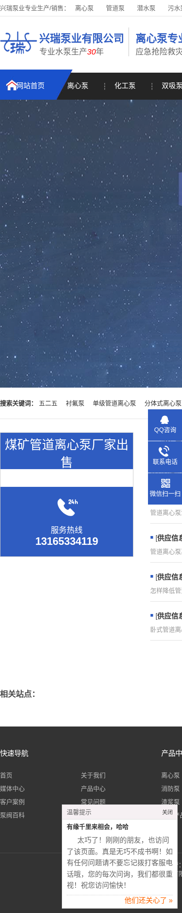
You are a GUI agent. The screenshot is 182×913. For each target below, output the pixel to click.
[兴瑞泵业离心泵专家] (18, 55)
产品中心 (93, 788)
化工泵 (125, 85)
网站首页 (30, 85)
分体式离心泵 (163, 403)
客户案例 (12, 801)
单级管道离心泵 (114, 403)
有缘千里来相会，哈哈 (98, 827)
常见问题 (93, 801)
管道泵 (115, 8)
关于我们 (93, 775)
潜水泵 (146, 8)
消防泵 (170, 788)
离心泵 (84, 8)
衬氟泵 (75, 403)
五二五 (48, 403)
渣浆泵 (170, 801)
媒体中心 (12, 788)
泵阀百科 (12, 815)
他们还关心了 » (149, 900)
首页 (6, 775)
